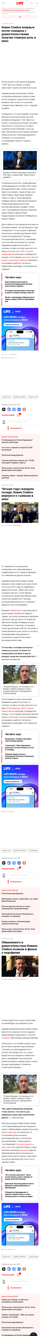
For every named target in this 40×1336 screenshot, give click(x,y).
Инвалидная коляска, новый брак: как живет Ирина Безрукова (20, 900)
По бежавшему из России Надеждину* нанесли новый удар (17, 441)
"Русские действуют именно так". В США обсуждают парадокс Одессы (18, 461)
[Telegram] (14, 409)
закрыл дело (29, 1159)
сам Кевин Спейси (17, 260)
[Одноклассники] (24, 409)
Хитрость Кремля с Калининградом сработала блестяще (16, 922)
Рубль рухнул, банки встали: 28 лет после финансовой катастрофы (18, 469)
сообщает (6, 1038)
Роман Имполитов (9, 1249)
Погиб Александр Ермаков (12, 455)
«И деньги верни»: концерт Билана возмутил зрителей (20, 476)
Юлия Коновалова (9, 358)
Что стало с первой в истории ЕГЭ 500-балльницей (17, 448)
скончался (25, 1150)
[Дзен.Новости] (4, 409)
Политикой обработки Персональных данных (16, 10)
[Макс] (9, 409)
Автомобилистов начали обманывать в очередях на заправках (17, 915)
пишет (27, 105)
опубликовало (16, 610)
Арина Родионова (9, 811)
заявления (12, 1132)
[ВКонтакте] (19, 409)
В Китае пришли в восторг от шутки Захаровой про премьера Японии (16, 907)
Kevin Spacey (17, 525)
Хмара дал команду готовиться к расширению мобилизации (15, 1332)
